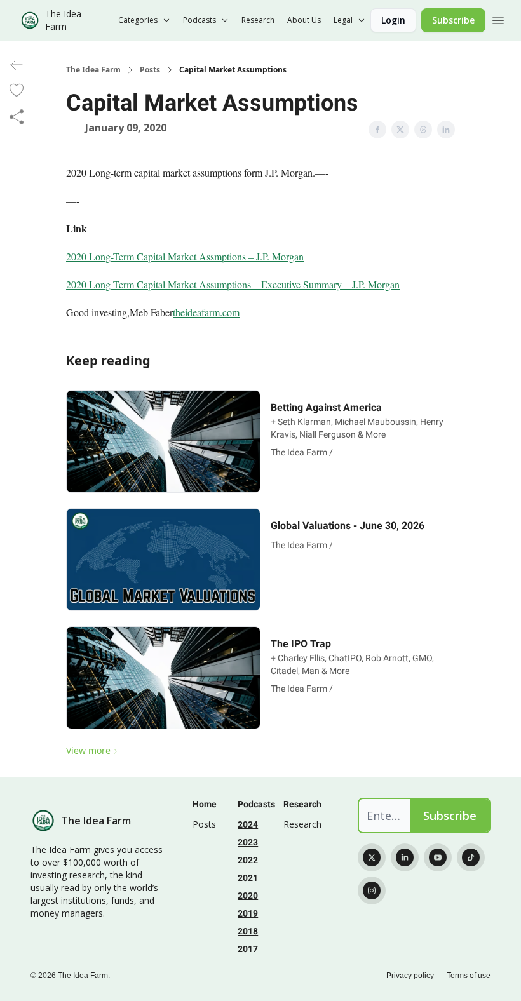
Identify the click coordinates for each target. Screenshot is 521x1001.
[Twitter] (372, 857)
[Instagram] (372, 890)
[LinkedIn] (405, 857)
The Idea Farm (93, 70)
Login (393, 20)
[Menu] (498, 18)
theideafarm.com (206, 312)
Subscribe (453, 20)
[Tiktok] (471, 857)
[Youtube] (438, 857)
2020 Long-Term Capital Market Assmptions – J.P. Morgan (185, 256)
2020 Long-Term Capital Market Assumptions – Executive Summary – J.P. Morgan (233, 284)
